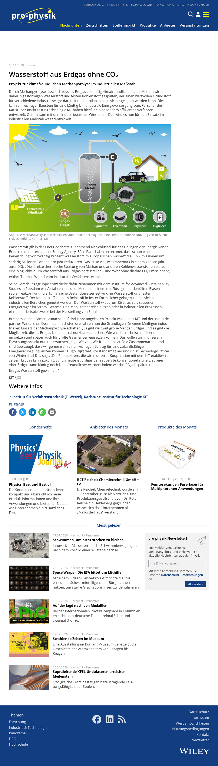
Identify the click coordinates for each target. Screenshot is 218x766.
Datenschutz (199, 711)
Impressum (200, 717)
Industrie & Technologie (129, 5)
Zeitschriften (97, 25)
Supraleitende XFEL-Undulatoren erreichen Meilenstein (89, 674)
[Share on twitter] (22, 412)
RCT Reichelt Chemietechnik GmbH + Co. (108, 481)
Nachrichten (71, 25)
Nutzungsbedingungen (190, 728)
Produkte (148, 25)
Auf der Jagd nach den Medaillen (80, 605)
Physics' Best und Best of (30, 484)
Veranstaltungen (194, 25)
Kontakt (202, 734)
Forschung (94, 5)
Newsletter (200, 740)
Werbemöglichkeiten (192, 723)
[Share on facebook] (13, 412)
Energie (32, 65)
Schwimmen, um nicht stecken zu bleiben (88, 540)
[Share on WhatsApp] (42, 412)
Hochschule (198, 5)
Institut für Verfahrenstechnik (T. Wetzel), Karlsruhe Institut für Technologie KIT (80, 396)
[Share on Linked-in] (32, 412)
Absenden (195, 584)
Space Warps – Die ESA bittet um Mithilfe (87, 572)
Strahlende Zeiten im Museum (78, 638)
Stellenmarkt (124, 25)
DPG (180, 5)
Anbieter (167, 25)
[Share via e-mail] (52, 412)
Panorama (164, 5)
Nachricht (76, 535)
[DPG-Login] (198, 14)
